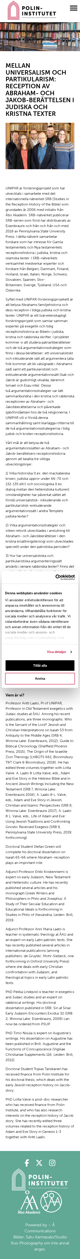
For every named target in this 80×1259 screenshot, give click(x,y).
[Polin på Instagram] (52, 1163)
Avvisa (40, 679)
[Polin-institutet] (40, 1179)
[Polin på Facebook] (26, 1163)
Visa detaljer (56, 652)
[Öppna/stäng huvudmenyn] (73, 7)
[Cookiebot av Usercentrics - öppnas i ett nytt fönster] (56, 577)
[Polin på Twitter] (39, 1163)
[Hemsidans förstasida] (32, 11)
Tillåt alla (40, 665)
